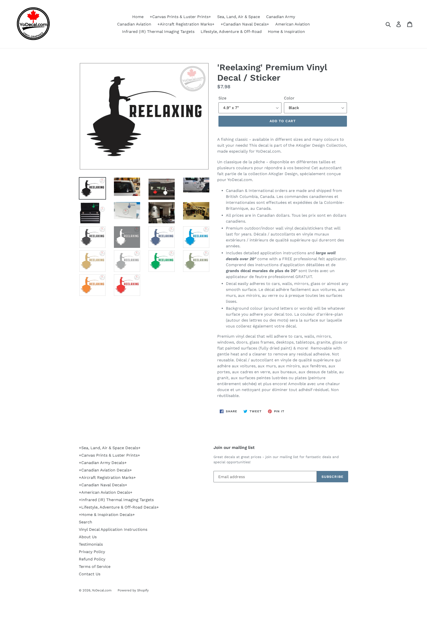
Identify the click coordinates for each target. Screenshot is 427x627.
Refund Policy (92, 559)
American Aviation (292, 24)
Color (289, 98)
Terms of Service (94, 566)
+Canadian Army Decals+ (103, 462)
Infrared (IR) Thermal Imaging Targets (158, 31)
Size (222, 98)
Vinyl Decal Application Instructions (113, 529)
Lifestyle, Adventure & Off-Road (231, 31)
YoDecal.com (101, 590)
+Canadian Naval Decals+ (245, 24)
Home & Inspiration (286, 31)
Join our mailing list (234, 447)
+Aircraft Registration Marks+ (185, 24)
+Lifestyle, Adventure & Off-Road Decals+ (119, 507)
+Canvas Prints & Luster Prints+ (180, 16)
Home (138, 16)
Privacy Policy (92, 551)
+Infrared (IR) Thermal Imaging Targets (116, 499)
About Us (88, 536)
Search (85, 522)
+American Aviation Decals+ (105, 492)
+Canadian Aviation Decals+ (105, 470)
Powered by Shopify (133, 590)
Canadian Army (280, 16)
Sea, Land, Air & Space (238, 16)
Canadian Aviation (134, 24)
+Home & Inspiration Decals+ (107, 514)
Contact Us (89, 574)
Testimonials (91, 544)
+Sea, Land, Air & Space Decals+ (110, 447)
